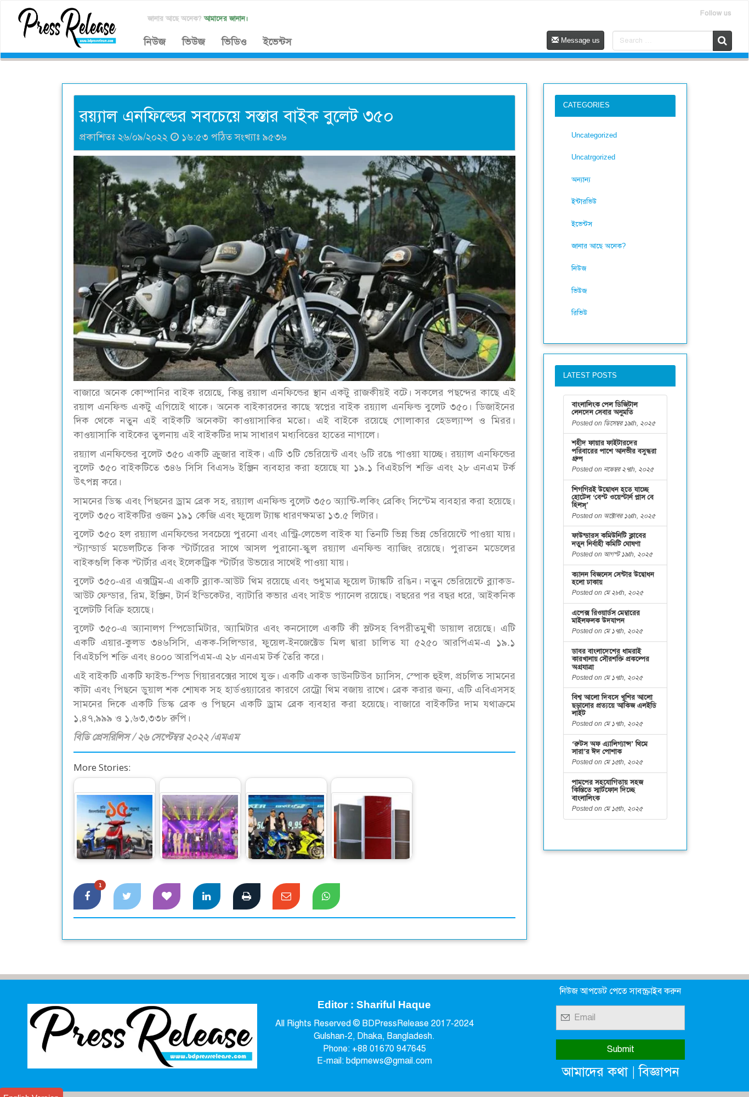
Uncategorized (594, 135)
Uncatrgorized (593, 157)
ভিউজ (193, 41)
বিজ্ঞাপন (659, 1071)
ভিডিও (234, 41)
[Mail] (286, 896)
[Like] (166, 896)
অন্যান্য (581, 179)
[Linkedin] (206, 896)
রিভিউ (579, 313)
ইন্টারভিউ (584, 201)
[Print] (246, 896)
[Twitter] (127, 896)
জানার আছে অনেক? (598, 246)
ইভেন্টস (277, 41)
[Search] (722, 41)
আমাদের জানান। (226, 18)
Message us (579, 40)
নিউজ (155, 41)
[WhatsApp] (326, 896)
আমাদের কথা (595, 1071)
